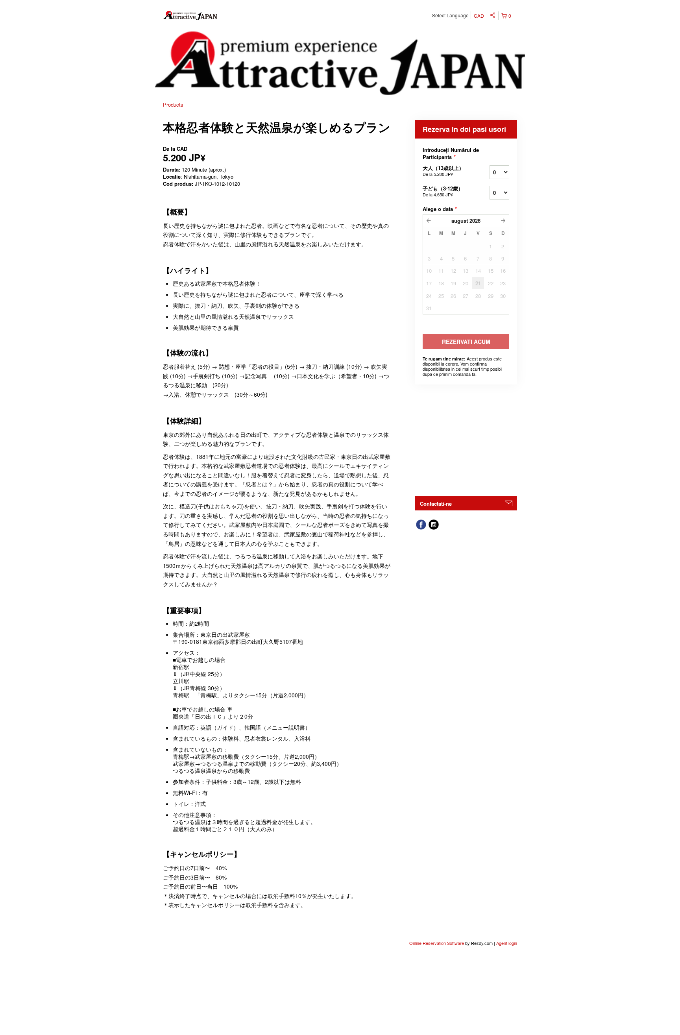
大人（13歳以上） (443, 170)
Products (173, 104)
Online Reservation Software (436, 943)
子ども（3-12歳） (443, 191)
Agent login (506, 943)
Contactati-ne (436, 503)
